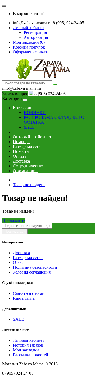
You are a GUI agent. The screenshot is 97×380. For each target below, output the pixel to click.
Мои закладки (26, 350)
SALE (29, 127)
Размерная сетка (29, 146)
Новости (22, 151)
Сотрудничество (29, 166)
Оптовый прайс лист (33, 136)
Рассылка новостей (30, 355)
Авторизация (36, 37)
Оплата (21, 156)
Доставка (22, 161)
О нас (18, 262)
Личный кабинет (28, 340)
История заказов (28, 345)
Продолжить (13, 220)
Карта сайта (24, 298)
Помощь (21, 141)
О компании (25, 170)
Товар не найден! (29, 184)
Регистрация (35, 32)
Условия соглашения (32, 272)
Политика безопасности (35, 267)
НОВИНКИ (35, 112)
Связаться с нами (28, 293)
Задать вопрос (15, 93)
